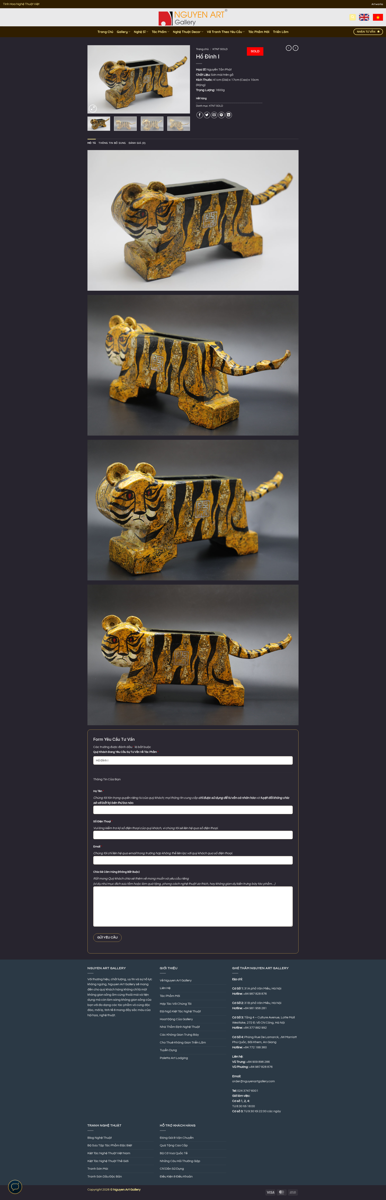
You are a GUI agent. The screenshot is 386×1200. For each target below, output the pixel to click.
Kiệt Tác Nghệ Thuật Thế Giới (107, 1161)
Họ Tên (98, 791)
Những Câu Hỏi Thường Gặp (180, 1161)
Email (97, 846)
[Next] (183, 79)
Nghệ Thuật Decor (187, 32)
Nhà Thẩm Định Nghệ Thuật (180, 1026)
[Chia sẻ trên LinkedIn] (228, 115)
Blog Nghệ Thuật (99, 1137)
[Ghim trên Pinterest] (221, 115)
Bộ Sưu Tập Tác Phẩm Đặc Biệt (109, 1145)
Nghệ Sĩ (140, 32)
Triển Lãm (280, 32)
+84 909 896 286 (258, 1061)
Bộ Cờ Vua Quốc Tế (174, 1153)
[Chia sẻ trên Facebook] (199, 115)
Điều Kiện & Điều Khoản (176, 1176)
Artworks (377, 4)
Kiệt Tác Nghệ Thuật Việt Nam (108, 1153)
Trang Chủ (105, 32)
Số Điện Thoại (102, 821)
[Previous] (94, 79)
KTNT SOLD (220, 49)
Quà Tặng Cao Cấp (174, 1145)
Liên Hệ (165, 988)
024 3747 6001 (247, 1090)
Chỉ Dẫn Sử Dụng (172, 1168)
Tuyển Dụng (168, 1050)
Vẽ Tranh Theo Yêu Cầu (224, 32)
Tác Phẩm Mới (258, 32)
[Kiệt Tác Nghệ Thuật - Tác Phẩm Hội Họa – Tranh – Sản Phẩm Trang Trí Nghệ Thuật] (193, 17)
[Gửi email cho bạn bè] (214, 115)
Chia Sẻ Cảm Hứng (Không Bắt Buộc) (116, 871)
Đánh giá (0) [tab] (137, 142)
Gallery (122, 32)
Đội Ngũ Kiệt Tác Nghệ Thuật (180, 1011)
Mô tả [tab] (91, 142)
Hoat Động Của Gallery (176, 1019)
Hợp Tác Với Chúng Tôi (175, 1003)
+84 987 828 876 (261, 1066)
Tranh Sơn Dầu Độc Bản (104, 1176)
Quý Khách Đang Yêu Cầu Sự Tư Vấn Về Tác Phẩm (125, 751)
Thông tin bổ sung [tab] (112, 142)
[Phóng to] (93, 109)
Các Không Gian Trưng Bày (179, 1034)
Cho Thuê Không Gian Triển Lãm (183, 1042)
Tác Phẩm (159, 32)
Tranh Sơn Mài (97, 1168)
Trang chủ (202, 49)
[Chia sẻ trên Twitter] (207, 115)
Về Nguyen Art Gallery (176, 980)
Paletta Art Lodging (174, 1058)
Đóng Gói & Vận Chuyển (177, 1137)
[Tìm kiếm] (352, 17)
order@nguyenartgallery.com (253, 1081)
